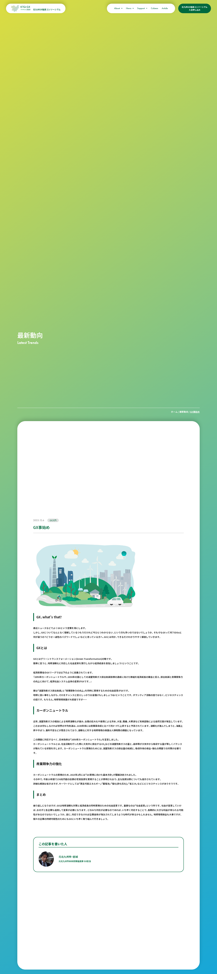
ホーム (174, 411)
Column (154, 8)
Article (165, 8)
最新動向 (183, 411)
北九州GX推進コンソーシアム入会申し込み (194, 8)
